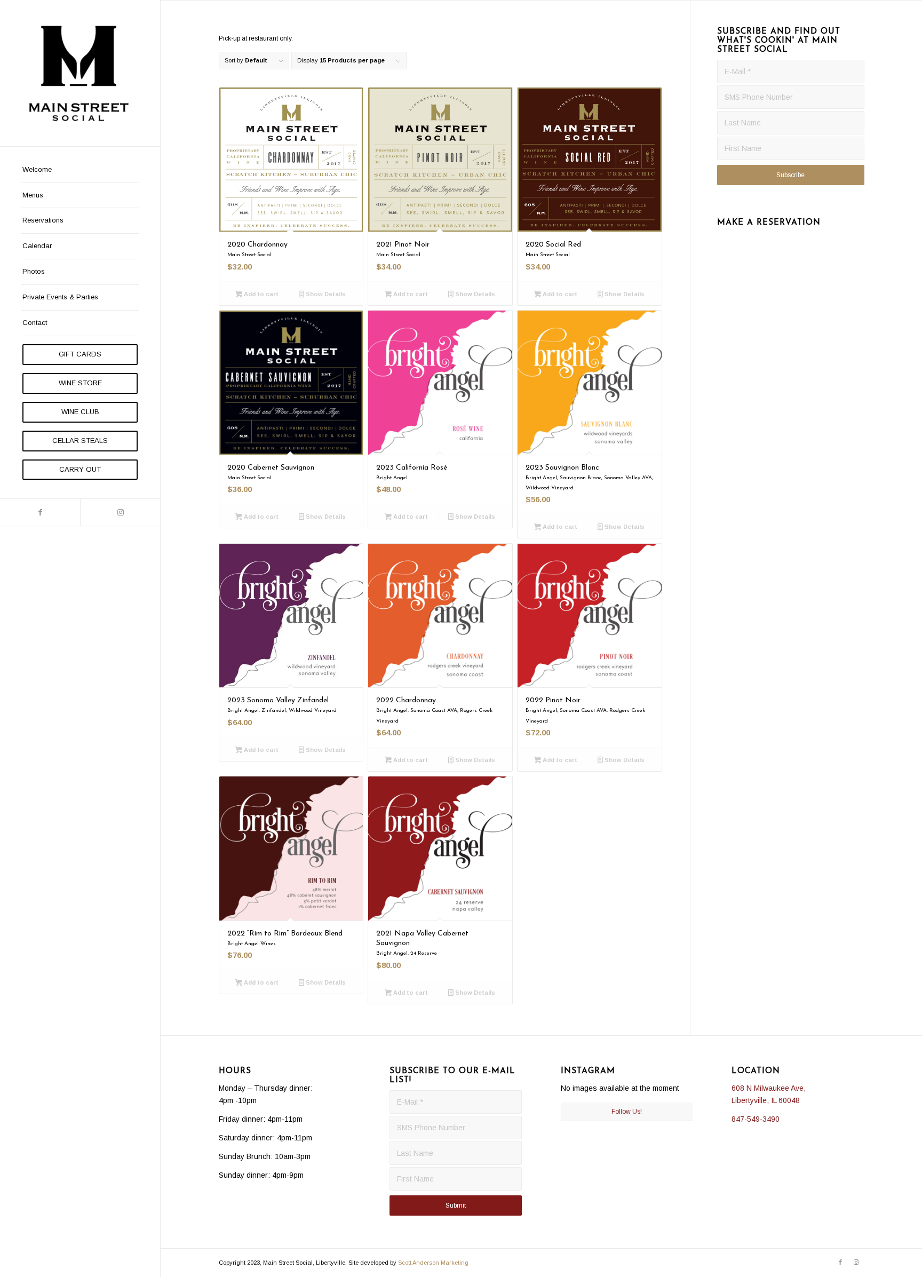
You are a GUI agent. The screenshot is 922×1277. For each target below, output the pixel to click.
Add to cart (260, 294)
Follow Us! (626, 1111)
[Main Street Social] (80, 73)
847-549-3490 (756, 1119)
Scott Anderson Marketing (433, 1262)
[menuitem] (80, 170)
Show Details (325, 294)
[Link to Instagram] (120, 512)
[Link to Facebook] (40, 512)
